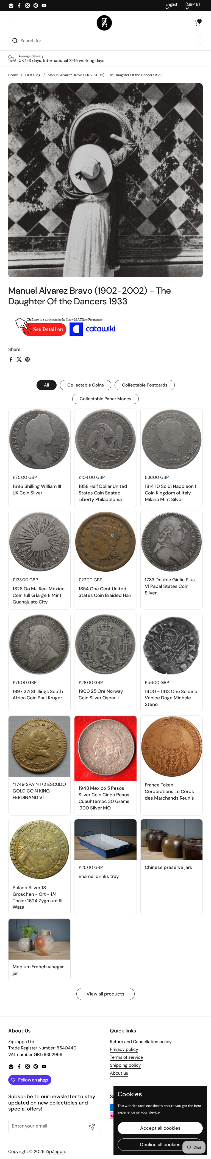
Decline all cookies (160, 1144)
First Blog (32, 75)
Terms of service (126, 1057)
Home (13, 75)
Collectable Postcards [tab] (144, 385)
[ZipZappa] (104, 23)
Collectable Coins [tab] (85, 385)
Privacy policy (124, 1049)
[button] (197, 23)
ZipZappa (55, 1151)
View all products (105, 994)
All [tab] (46, 385)
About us (119, 1073)
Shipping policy (125, 1065)
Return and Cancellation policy (141, 1041)
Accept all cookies (160, 1128)
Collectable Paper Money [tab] (105, 399)
